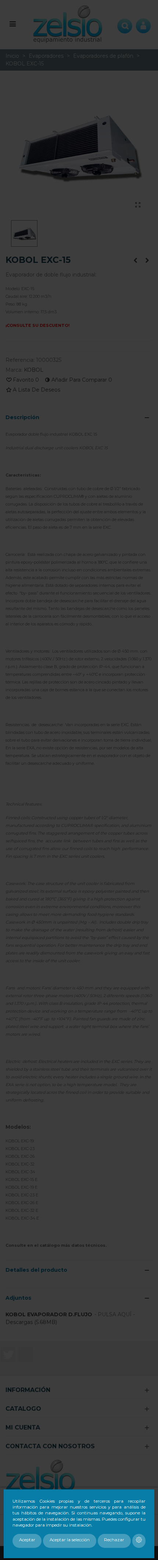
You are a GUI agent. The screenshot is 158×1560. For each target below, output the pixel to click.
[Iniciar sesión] (143, 24)
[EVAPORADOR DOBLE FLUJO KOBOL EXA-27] (146, 260)
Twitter (8, 1354)
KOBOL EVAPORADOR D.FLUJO (49, 1314)
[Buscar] (125, 24)
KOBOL (33, 370)
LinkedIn (25, 1354)
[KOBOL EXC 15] (137, 205)
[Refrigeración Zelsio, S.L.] (68, 23)
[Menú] (12, 24)
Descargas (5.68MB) (31, 1322)
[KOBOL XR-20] (135, 260)
